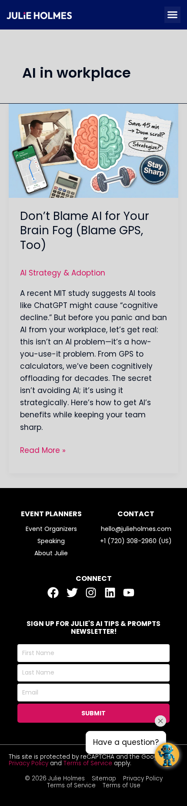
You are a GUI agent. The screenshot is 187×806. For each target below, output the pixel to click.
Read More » (43, 449)
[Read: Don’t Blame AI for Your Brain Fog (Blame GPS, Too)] (93, 150)
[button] (172, 15)
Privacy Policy (28, 763)
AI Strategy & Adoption (62, 273)
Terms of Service (87, 763)
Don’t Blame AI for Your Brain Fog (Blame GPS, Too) (84, 230)
